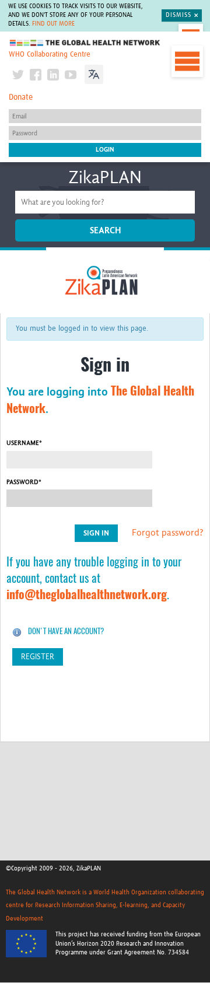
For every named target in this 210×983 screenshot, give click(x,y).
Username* (24, 443)
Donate (21, 97)
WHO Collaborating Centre (49, 54)
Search (105, 230)
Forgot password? (168, 532)
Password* (23, 482)
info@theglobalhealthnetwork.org (86, 594)
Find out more (53, 24)
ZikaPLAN (105, 177)
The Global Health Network (85, 43)
